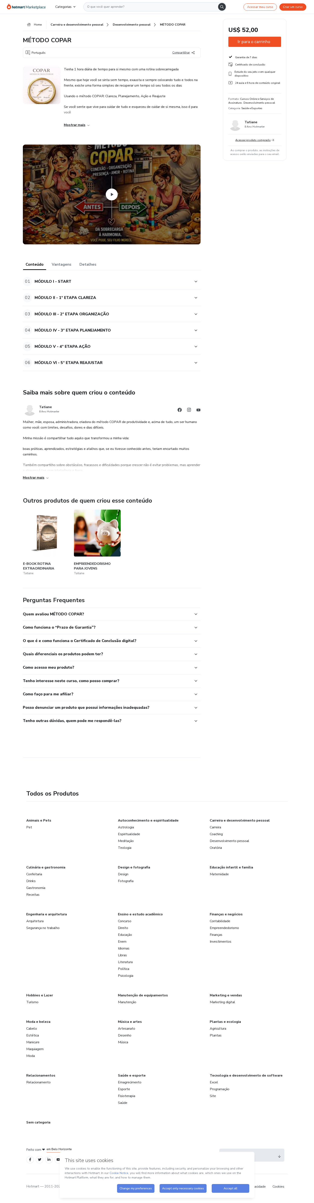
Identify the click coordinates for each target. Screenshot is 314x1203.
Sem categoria (38, 1122)
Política (123, 969)
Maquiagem (35, 1049)
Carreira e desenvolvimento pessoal (240, 820)
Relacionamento (38, 1082)
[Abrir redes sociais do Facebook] (180, 410)
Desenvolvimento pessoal (229, 841)
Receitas (33, 894)
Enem (122, 941)
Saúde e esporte (132, 1075)
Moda (30, 1056)
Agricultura (218, 1028)
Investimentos (220, 941)
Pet (29, 827)
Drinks (31, 881)
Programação (219, 1089)
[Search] (222, 7)
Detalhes (87, 264)
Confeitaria (34, 874)
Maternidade (219, 874)
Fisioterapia (126, 1096)
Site (213, 1096)
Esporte (124, 1089)
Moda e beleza (38, 1021)
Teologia (124, 847)
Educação (125, 934)
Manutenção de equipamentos (143, 995)
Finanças (216, 934)
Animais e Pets (38, 820)
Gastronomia (35, 888)
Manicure (33, 1042)
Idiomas (123, 948)
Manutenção (127, 1002)
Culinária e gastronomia (45, 867)
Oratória (216, 847)
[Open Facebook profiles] (30, 1159)
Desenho (124, 1035)
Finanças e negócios (226, 914)
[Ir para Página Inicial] (27, 6)
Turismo (32, 1002)
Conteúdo (35, 264)
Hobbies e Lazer (39, 995)
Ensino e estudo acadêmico (140, 914)
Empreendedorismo (224, 928)
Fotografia (126, 881)
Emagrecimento (129, 1082)
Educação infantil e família (231, 867)
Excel (214, 1082)
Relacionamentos (40, 1075)
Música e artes (130, 1021)
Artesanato (126, 1028)
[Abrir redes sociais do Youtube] (198, 410)
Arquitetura (35, 921)
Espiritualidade (129, 834)
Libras (122, 955)
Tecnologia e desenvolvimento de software (246, 1075)
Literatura (125, 962)
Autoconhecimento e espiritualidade (148, 820)
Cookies (278, 1186)
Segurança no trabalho (43, 928)
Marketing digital (222, 1002)
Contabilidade (220, 921)
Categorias (63, 6)
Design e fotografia (134, 867)
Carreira (215, 827)
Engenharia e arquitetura (46, 914)
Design (123, 874)
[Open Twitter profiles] (39, 1159)
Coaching (216, 834)
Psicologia (125, 975)
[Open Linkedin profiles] (49, 1159)
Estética (32, 1035)
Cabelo (31, 1028)
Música (123, 1042)
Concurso (124, 921)
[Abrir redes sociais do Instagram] (189, 410)
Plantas (216, 1035)
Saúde (122, 1102)
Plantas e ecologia (225, 1021)
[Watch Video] (112, 194)
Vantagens (61, 264)
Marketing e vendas (226, 995)
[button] (107, 281)
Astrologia (126, 827)
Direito (123, 928)
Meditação (126, 841)
